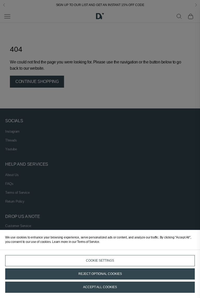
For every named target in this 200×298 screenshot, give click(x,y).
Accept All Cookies (100, 287)
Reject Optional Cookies (100, 274)
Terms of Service (88, 242)
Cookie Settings (100, 260)
